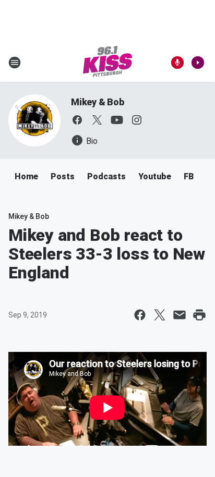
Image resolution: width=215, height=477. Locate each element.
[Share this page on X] (159, 315)
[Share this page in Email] (179, 315)
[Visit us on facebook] (77, 120)
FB (189, 176)
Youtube (154, 176)
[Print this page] (199, 315)
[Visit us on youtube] (117, 120)
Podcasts (106, 176)
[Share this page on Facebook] (140, 315)
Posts (63, 176)
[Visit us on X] (97, 120)
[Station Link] (107, 62)
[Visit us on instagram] (136, 120)
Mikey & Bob (97, 101)
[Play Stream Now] (198, 62)
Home (26, 176)
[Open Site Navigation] (14, 62)
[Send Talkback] (177, 62)
